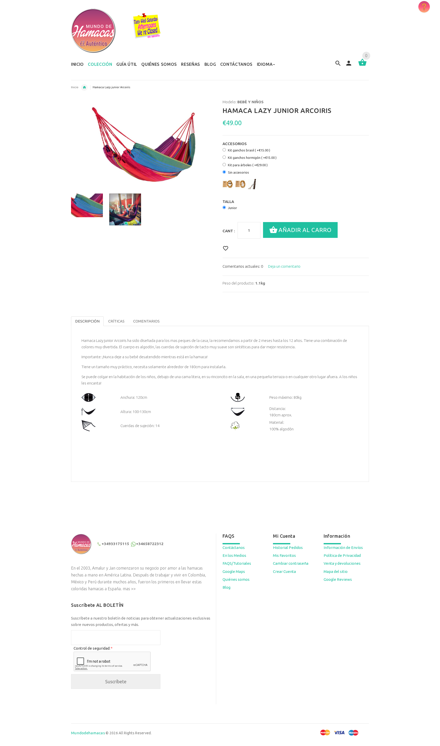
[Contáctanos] (424, 6)
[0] (362, 65)
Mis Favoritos (284, 555)
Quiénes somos (236, 579)
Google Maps (234, 571)
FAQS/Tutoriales (237, 563)
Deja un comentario (284, 266)
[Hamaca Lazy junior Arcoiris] (87, 205)
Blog (226, 587)
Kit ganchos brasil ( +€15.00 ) (249, 150)
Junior (232, 208)
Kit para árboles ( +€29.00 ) (248, 165)
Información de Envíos (343, 547)
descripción (87, 321)
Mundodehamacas (88, 733)
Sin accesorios (238, 172)
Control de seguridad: (93, 648)
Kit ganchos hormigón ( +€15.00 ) (252, 157)
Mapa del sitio (336, 571)
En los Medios (234, 555)
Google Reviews (338, 579)
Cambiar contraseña (290, 563)
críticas (116, 321)
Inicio (74, 87)
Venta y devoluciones (342, 563)
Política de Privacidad (342, 555)
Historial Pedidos (288, 547)
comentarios (146, 321)
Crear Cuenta (284, 571)
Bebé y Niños (84, 87)
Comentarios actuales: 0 (243, 266)
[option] (87, 205)
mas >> (129, 588)
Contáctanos (234, 547)
